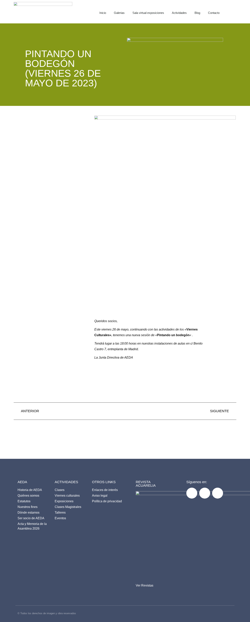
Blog (197, 12)
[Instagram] (204, 493)
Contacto (214, 12)
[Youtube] (217, 493)
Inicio (102, 12)
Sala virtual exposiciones (148, 12)
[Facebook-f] (191, 493)
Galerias (119, 12)
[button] (235, 12)
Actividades (179, 12)
